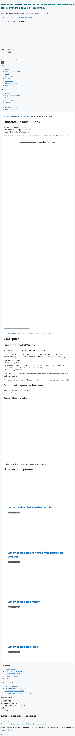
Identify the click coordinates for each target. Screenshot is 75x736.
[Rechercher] (2, 62)
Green (7, 74)
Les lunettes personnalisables (22, 116)
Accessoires (9, 78)
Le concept (9, 81)
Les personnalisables (12, 71)
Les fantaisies (10, 76)
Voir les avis (5, 56)
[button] (37, 89)
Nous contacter (11, 85)
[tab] (12, 334)
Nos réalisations (11, 83)
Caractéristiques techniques (27, 334)
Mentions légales (17, 724)
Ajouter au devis (14, 513)
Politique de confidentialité (36, 724)
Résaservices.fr (7, 730)
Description (12, 334)
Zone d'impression (45, 334)
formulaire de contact (12, 138)
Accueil (7, 69)
